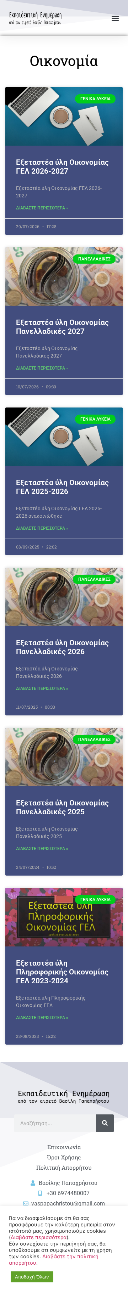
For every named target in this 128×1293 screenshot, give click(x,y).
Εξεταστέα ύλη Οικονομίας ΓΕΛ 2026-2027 (62, 166)
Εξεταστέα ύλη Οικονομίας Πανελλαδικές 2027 (62, 327)
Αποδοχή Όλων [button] (32, 1277)
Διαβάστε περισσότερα (38, 1237)
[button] (115, 18)
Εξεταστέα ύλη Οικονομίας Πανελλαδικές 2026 (62, 647)
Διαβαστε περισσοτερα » (42, 208)
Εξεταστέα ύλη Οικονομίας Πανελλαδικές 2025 (62, 807)
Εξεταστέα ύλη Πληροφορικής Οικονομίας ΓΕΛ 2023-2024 (62, 972)
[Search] (105, 1123)
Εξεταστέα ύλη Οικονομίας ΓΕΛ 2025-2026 (62, 487)
